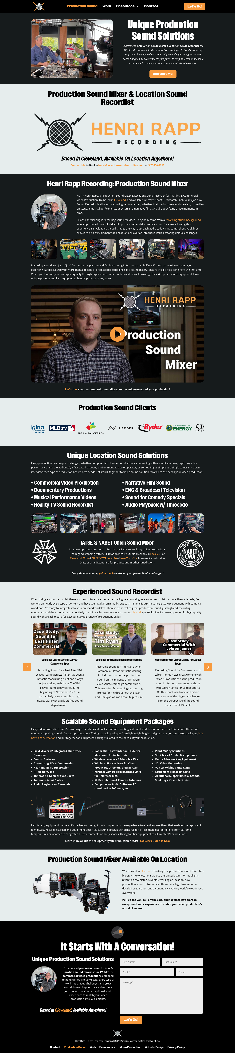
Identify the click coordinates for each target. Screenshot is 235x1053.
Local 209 (155, 554)
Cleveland (91, 159)
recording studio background (183, 220)
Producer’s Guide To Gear (154, 841)
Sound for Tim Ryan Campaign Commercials (58, 660)
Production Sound (82, 6)
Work (106, 6)
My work (136, 612)
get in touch (106, 573)
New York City (128, 558)
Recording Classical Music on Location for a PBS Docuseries (176, 662)
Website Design (154, 1047)
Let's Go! (195, 6)
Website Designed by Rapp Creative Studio (140, 1041)
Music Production (130, 1047)
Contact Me (78, 165)
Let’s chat (71, 389)
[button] (208, 667)
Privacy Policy (176, 1047)
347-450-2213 (156, 165)
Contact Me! (163, 74)
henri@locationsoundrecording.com (121, 165)
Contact (151, 6)
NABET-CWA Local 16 (104, 558)
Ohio (86, 558)
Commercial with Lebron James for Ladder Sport (118, 662)
